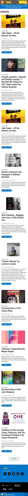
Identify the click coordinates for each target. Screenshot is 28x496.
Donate (23, 2)
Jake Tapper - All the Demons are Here (10, 34)
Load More (14, 458)
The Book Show (4, 30)
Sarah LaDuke (4, 90)
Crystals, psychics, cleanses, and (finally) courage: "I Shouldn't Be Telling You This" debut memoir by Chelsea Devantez (13, 82)
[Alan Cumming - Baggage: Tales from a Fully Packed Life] (13, 203)
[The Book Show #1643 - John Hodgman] (13, 377)
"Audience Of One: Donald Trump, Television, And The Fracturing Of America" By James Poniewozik (13, 434)
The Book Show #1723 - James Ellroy (11, 309)
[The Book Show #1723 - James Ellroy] (13, 296)
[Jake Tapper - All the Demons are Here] (13, 21)
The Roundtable (4, 74)
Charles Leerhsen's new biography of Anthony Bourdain (11, 174)
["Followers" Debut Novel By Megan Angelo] (13, 337)
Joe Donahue (4, 38)
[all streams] (26, 494)
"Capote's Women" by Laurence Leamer (10, 262)
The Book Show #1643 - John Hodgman (11, 390)
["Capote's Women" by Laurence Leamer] (13, 249)
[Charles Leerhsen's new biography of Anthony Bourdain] (13, 160)
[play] (2, 494)
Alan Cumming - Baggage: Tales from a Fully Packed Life (12, 217)
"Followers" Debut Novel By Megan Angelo (13, 350)
